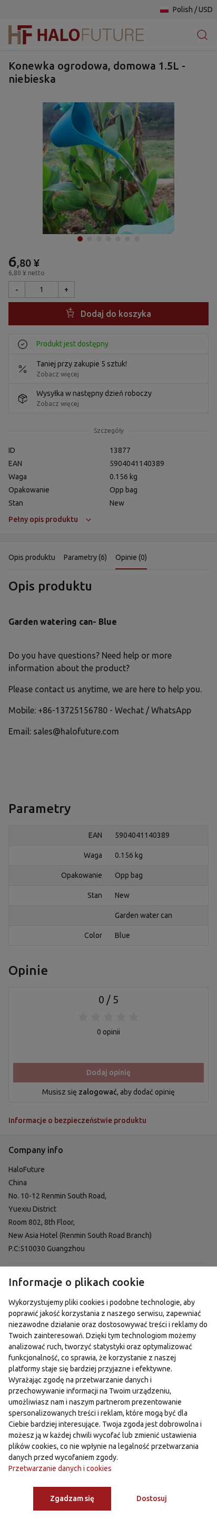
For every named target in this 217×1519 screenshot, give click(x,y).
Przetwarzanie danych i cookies (60, 1468)
